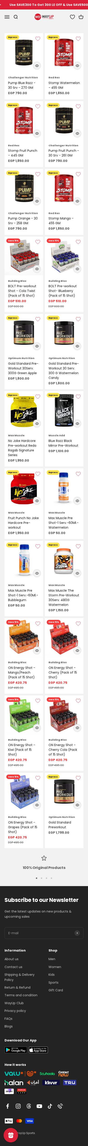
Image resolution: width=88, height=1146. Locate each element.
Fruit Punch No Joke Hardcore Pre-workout (23, 523)
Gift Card (56, 990)
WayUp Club (14, 1003)
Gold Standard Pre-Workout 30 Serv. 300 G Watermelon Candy (64, 370)
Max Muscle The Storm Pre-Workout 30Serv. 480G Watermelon (64, 597)
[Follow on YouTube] (39, 1106)
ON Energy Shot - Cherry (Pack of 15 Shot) (63, 672)
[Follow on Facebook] (8, 1106)
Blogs (9, 1026)
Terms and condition (21, 995)
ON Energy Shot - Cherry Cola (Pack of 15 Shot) (63, 750)
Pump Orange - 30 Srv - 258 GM (23, 220)
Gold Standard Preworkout (60, 824)
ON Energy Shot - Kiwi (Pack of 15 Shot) (21, 750)
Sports (53, 982)
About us (12, 959)
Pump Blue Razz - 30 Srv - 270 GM (21, 85)
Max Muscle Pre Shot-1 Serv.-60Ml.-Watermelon (64, 523)
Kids (52, 974)
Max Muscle (16, 435)
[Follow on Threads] (29, 1106)
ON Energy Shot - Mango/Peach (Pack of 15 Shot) (21, 672)
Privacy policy (15, 1010)
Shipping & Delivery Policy (20, 977)
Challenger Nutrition (23, 77)
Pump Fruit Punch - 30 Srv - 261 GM (64, 153)
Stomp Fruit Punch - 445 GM (22, 153)
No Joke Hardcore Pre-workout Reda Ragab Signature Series (22, 448)
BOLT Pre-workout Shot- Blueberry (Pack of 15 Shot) (63, 291)
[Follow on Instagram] (18, 1106)
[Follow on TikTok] (50, 1106)
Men (52, 959)
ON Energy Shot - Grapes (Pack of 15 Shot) (22, 827)
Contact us (13, 967)
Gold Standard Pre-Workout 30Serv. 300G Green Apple (23, 368)
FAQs (8, 1018)
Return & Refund (17, 987)
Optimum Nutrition (21, 358)
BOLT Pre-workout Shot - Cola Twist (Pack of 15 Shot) (22, 291)
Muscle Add (57, 435)
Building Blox (17, 281)
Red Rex (54, 77)
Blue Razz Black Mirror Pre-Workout (63, 443)
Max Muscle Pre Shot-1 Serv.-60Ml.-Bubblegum (23, 595)
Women (55, 967)
